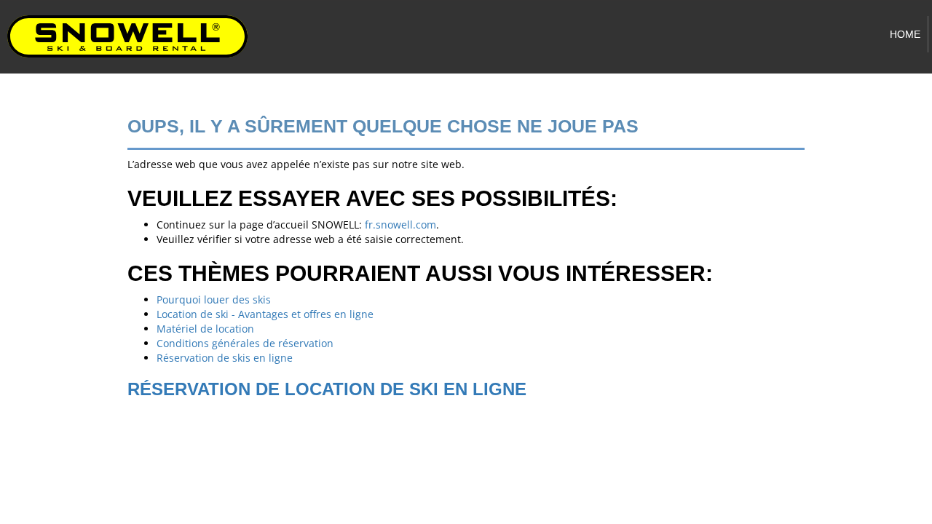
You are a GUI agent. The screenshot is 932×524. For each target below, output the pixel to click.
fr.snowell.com (400, 224)
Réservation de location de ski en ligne (326, 389)
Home (905, 34)
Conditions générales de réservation (245, 343)
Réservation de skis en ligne (225, 358)
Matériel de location (205, 329)
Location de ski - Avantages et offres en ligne (265, 314)
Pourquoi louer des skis (214, 299)
